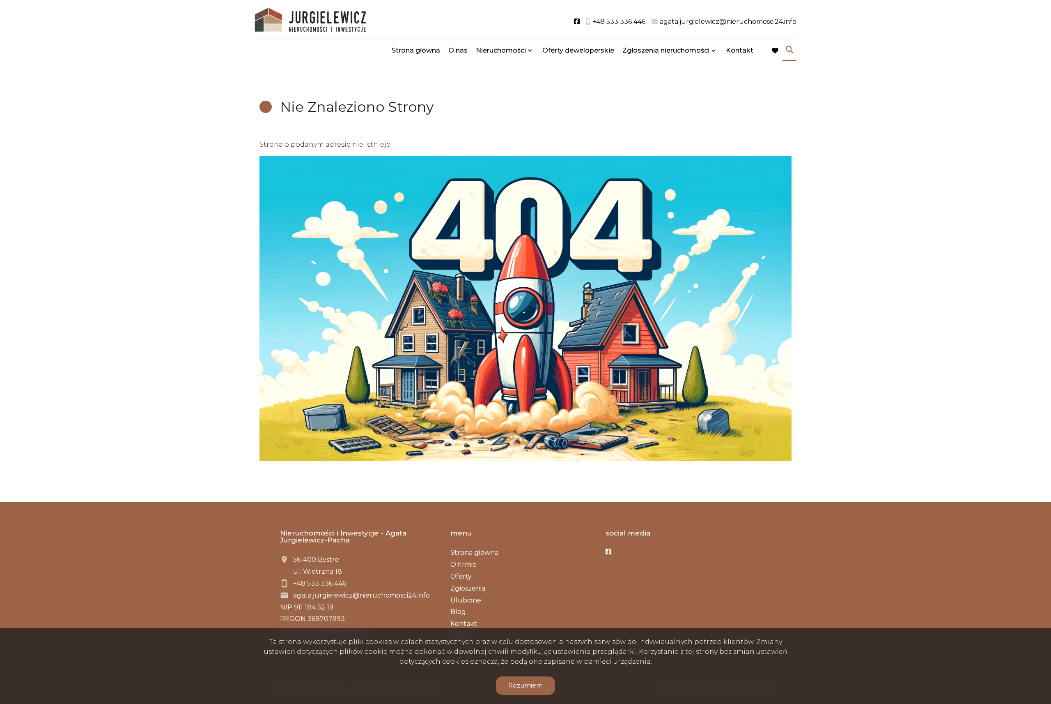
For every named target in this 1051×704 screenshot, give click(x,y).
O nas (458, 50)
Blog (458, 612)
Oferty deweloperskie (578, 50)
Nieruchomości (501, 50)
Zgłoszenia (467, 588)
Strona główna (416, 50)
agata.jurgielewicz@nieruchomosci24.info (361, 595)
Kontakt (739, 50)
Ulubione (465, 600)
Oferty (461, 576)
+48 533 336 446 (319, 583)
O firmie (463, 564)
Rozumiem (525, 685)
